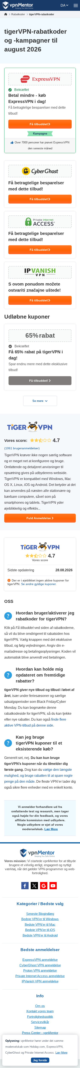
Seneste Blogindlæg (40, 913)
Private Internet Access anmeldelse (40, 976)
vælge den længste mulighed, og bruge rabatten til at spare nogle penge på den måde (38, 775)
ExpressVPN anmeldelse (40, 959)
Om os (40, 1006)
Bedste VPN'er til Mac (40, 924)
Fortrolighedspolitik (40, 1016)
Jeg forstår (40, 1060)
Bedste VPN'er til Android (40, 935)
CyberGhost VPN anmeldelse (40, 965)
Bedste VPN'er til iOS (40, 930)
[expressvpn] (40, 110)
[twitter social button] (34, 885)
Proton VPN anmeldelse (40, 970)
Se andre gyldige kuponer (38, 584)
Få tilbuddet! (39, 124)
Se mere (37, 400)
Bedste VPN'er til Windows (40, 919)
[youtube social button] (53, 885)
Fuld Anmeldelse (39, 518)
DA (63, 5)
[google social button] (43, 885)
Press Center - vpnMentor (40, 1033)
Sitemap (40, 1027)
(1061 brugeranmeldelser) (22, 448)
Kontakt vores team (40, 1011)
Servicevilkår (40, 1022)
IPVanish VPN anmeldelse (40, 981)
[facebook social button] (25, 885)
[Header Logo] (17, 5)
